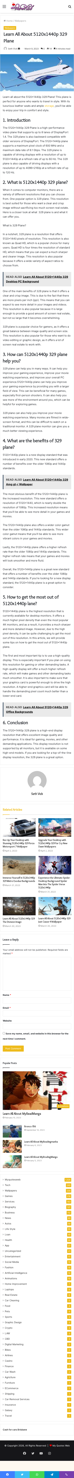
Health (8, 1240)
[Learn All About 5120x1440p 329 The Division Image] (19, 906)
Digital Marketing (14, 1344)
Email (7, 1007)
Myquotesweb (12, 1179)
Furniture (10, 1382)
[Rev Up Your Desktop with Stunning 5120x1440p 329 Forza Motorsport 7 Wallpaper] (19, 827)
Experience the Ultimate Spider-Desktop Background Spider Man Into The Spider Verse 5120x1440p (54, 882)
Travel (8, 1415)
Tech (7, 1185)
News (8, 1218)
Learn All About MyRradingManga (40, 1156)
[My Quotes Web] (22, 6)
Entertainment (12, 1256)
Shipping (9, 1393)
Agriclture (10, 1377)
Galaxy (8, 1410)
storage (49, 105)
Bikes (8, 1349)
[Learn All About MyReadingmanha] (12, 1146)
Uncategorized (13, 1251)
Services (9, 1201)
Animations (11, 1278)
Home (9, 20)
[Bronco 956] (12, 1131)
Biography (10, 1207)
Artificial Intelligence (16, 1273)
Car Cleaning (12, 1300)
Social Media (12, 1262)
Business (10, 1212)
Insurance (10, 1404)
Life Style (10, 1229)
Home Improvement (16, 1284)
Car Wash (10, 1371)
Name (7, 995)
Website (7, 1020)
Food (7, 1306)
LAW (7, 1333)
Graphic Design (13, 1322)
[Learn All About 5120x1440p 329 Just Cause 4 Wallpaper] (54, 906)
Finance (9, 1366)
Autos (8, 1223)
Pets (7, 1311)
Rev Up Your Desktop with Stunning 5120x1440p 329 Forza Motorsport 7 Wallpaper (18, 843)
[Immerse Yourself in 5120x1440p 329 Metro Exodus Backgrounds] (19, 865)
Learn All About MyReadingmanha (41, 1141)
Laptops (9, 1289)
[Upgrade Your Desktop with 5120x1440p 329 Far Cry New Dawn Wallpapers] (54, 827)
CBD (7, 1338)
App (7, 1245)
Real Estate (11, 1295)
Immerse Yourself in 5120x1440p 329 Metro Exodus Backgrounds (19, 879)
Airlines (9, 1355)
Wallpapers (20, 20)
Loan (7, 1234)
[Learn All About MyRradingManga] (12, 1161)
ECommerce (11, 1388)
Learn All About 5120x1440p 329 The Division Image (19, 920)
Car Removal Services (17, 1399)
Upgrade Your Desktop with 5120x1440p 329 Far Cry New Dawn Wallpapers (52, 843)
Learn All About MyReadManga (22, 1114)
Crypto (8, 1327)
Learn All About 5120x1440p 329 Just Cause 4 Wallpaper (54, 920)
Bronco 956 (30, 1126)
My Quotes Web (61, 1445)
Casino (8, 1360)
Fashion (9, 1267)
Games (9, 1196)
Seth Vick (12, 48)
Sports (8, 1316)
